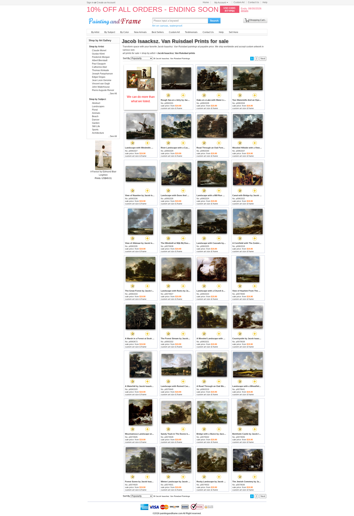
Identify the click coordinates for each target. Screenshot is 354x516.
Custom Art (239, 2)
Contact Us (253, 2)
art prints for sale (131, 53)
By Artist (95, 32)
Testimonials (191, 32)
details (244, 10)
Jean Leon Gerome (101, 80)
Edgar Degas (98, 77)
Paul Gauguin (99, 63)
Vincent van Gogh (101, 83)
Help (265, 2)
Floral (95, 109)
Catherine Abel (99, 67)
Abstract (96, 103)
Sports (95, 129)
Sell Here (233, 32)
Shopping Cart (257, 20)
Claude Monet (99, 50)
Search (214, 20)
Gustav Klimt (98, 53)
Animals (96, 113)
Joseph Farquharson (102, 73)
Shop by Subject (97, 99)
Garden (96, 123)
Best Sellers (158, 32)
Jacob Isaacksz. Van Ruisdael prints (176, 53)
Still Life (96, 126)
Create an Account (106, 2)
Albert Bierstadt (99, 60)
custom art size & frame (171, 108)
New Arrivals (140, 32)
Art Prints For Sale (115, 21)
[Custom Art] (140, 90)
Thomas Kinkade (100, 70)
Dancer (95, 119)
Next (263, 58)
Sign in (90, 2)
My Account (220, 2)
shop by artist (148, 53)
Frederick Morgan (101, 57)
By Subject (109, 32)
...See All (112, 93)
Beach (95, 116)
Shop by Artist (96, 46)
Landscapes (98, 106)
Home (206, 2)
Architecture (98, 133)
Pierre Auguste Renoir (103, 90)
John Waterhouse (101, 87)
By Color (124, 32)
